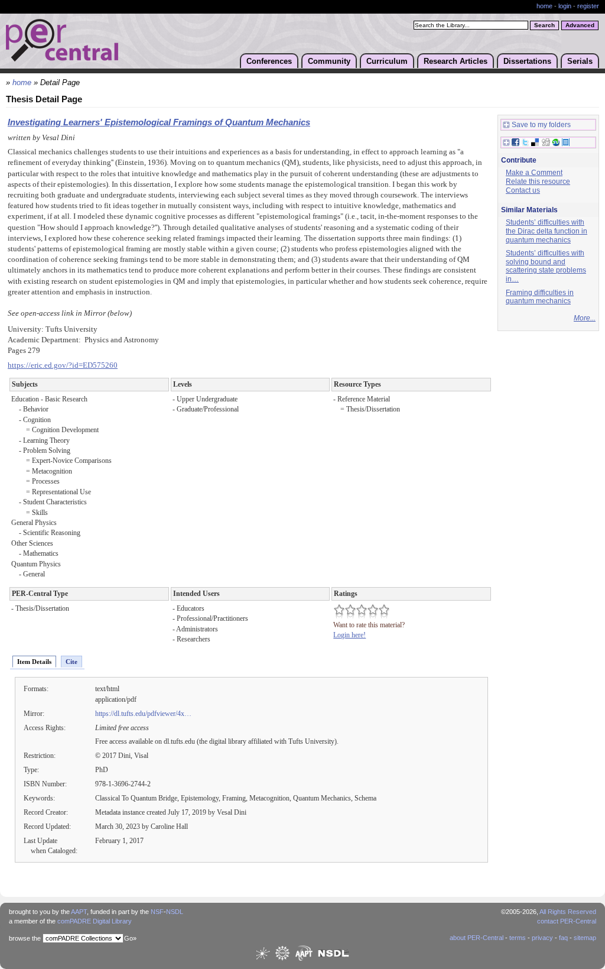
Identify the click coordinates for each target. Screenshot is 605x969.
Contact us (523, 190)
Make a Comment (534, 172)
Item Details (34, 661)
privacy (542, 937)
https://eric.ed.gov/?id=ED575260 (63, 365)
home (544, 5)
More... (585, 318)
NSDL (174, 911)
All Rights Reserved (567, 911)
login (564, 5)
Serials (580, 61)
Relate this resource (538, 181)
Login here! (349, 635)
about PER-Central (476, 937)
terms (517, 937)
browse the (25, 938)
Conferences (269, 61)
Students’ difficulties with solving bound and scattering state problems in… (546, 266)
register (588, 5)
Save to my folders (541, 125)
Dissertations (527, 61)
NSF (157, 911)
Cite (71, 661)
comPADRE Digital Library (94, 921)
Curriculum (387, 61)
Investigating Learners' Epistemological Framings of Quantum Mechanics (159, 122)
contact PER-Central (566, 921)
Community (329, 61)
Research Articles (455, 61)
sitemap (585, 937)
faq (563, 937)
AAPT (79, 911)
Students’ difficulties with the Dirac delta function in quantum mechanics (546, 231)
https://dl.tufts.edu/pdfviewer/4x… (143, 713)
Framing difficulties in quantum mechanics (540, 297)
